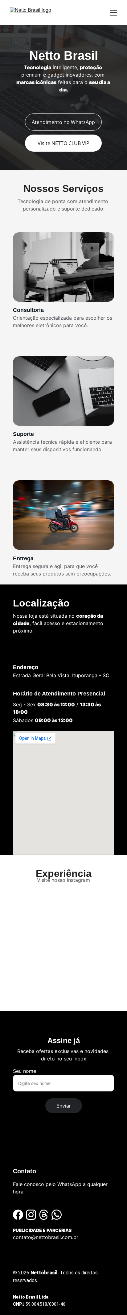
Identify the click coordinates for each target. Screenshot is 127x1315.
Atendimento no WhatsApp (63, 122)
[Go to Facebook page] (18, 1215)
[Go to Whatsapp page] (56, 1215)
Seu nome (24, 1071)
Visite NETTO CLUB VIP (63, 143)
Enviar (63, 1106)
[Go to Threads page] (44, 1215)
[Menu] (113, 13)
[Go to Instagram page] (31, 1215)
